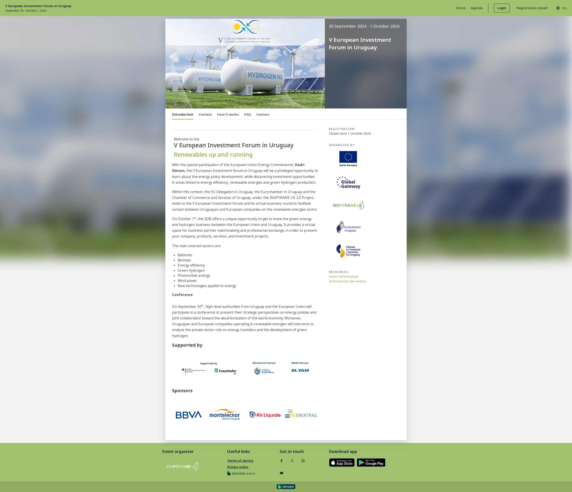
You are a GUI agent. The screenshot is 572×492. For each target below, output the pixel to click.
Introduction (182, 114)
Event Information (343, 276)
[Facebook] (281, 460)
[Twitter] (292, 460)
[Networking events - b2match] (241, 473)
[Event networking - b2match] (286, 486)
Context (205, 114)
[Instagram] (303, 460)
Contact (262, 114)
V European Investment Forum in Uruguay (38, 6)
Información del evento (347, 281)
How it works (228, 114)
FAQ (247, 114)
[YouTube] (281, 472)
